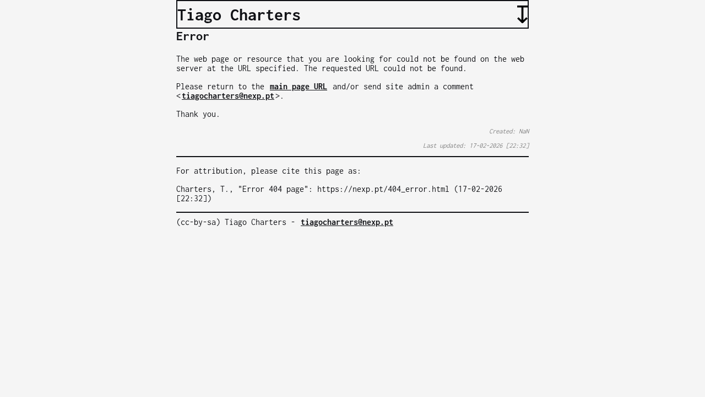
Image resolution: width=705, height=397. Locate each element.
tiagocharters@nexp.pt (228, 95)
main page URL (298, 86)
